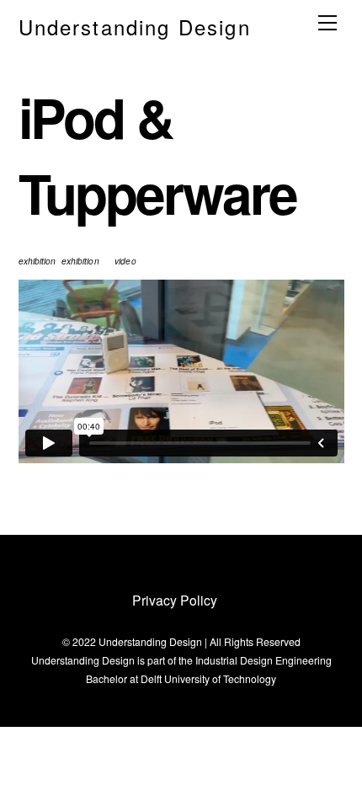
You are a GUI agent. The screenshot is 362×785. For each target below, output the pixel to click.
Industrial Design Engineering (263, 660)
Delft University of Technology (208, 678)
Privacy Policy (174, 599)
